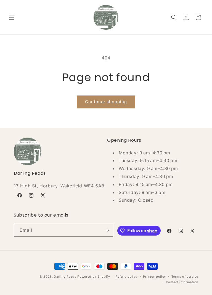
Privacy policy (154, 276)
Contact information (182, 282)
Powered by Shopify (93, 276)
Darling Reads (65, 276)
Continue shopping (106, 101)
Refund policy (126, 276)
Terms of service (184, 276)
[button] (12, 17)
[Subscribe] (107, 230)
